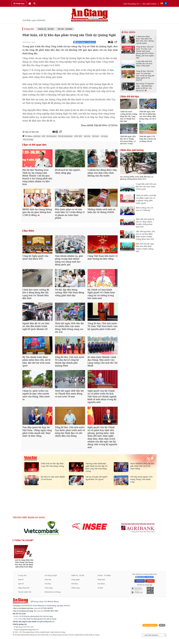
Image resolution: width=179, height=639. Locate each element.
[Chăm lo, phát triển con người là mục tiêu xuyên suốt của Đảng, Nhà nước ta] (37, 379)
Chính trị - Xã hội (45, 29)
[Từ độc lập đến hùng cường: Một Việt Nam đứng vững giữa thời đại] (70, 278)
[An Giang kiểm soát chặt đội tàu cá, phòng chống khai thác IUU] (138, 163)
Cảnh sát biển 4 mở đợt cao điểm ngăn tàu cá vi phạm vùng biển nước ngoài (146, 199)
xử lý (43, 136)
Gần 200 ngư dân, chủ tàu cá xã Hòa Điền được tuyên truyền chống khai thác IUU (145, 235)
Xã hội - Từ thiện (104, 575)
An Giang (104, 136)
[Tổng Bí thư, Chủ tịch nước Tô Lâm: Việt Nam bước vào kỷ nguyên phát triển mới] (103, 312)
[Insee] (89, 526)
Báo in (162, 625)
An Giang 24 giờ (51, 575)
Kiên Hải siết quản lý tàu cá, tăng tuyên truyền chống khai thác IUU (145, 223)
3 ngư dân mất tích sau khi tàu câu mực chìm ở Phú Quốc (146, 186)
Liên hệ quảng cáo (131, 3)
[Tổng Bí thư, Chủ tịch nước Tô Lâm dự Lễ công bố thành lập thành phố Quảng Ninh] (70, 345)
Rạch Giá (87, 136)
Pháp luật (101, 579)
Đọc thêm (29, 230)
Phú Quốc (95, 136)
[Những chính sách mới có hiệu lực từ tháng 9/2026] (103, 198)
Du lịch (100, 588)
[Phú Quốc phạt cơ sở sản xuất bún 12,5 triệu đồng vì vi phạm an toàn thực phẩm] (70, 198)
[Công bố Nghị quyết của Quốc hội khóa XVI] (37, 244)
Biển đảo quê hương (132, 150)
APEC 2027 (78, 136)
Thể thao (74, 584)
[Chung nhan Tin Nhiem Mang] (43, 601)
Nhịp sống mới (23, 588)
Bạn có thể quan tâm (35, 144)
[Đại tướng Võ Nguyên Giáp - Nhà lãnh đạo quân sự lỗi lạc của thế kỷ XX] (128, 87)
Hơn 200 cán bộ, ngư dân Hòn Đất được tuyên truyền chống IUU (145, 247)
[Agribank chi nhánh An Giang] (137, 527)
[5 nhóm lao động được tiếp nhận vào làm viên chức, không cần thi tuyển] (103, 158)
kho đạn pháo (52, 136)
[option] (42, 528)
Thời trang (75, 588)
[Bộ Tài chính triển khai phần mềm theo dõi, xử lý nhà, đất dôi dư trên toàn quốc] (37, 345)
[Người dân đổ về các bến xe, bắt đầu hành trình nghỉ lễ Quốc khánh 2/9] (37, 312)
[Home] (29, 3)
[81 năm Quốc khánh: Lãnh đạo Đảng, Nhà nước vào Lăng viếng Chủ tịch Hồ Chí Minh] (103, 345)
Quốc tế (21, 584)
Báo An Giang (28, 139)
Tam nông (49, 588)
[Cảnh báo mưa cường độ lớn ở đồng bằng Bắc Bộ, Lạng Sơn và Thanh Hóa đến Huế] (37, 278)
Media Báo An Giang (53, 592)
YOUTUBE (149, 581)
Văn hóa (48, 584)
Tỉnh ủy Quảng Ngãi (65, 136)
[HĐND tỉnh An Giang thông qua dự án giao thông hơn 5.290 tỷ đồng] (37, 198)
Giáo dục (48, 579)
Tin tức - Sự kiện (65, 29)
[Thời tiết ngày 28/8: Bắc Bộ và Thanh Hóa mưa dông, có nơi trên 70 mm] (70, 379)
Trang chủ (29, 29)
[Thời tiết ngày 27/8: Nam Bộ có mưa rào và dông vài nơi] (148, 133)
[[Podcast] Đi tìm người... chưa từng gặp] (70, 158)
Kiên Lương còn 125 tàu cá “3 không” (144, 208)
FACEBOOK (140, 581)
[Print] (112, 42)
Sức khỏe (101, 584)
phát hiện (37, 136)
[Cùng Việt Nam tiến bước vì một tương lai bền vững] (103, 244)
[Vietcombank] (41, 528)
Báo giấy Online (150, 3)
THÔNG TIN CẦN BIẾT (24, 540)
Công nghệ (75, 579)
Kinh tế (21, 579)
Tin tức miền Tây (24, 592)
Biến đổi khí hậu (130, 96)
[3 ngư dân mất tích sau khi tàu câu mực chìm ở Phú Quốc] (128, 64)
